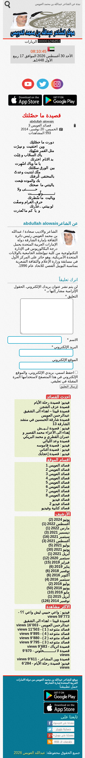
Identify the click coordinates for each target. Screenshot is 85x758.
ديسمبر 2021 (60, 532)
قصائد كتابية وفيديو (55, 508)
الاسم (72, 340)
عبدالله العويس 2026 (29, 753)
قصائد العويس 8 (58, 495)
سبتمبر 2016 (60, 579)
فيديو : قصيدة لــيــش (53, 428)
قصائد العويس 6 (58, 487)
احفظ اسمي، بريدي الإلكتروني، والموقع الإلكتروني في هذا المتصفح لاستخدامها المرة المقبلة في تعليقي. (45, 377)
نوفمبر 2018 (60, 571)
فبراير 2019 (61, 562)
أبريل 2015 (61, 596)
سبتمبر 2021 (60, 537)
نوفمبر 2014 (60, 601)
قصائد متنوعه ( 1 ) (56, 629)
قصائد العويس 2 (58, 469)
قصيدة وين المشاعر (55, 659)
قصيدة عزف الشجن (55, 407)
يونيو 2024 (62, 519)
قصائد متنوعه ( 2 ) (56, 638)
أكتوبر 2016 (61, 575)
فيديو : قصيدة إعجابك (54, 454)
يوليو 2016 (62, 584)
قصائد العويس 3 (39, 125)
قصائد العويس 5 (58, 482)
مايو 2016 (62, 592)
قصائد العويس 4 (58, 478)
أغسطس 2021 (58, 541)
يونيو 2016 (62, 588)
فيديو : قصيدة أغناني (55, 449)
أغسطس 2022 (58, 524)
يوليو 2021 (62, 545)
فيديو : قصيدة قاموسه (53, 445)
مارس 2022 (60, 528)
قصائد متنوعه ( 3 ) (56, 642)
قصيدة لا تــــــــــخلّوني (52, 651)
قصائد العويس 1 (58, 465)
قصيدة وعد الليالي (56, 441)
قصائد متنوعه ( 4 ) (56, 634)
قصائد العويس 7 (58, 491)
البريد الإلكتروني (65, 347)
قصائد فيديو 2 (59, 504)
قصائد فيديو (61, 499)
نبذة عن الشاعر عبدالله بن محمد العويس (57, 4)
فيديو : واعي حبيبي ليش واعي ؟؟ (45, 612)
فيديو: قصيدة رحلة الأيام (52, 402)
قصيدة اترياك (60, 646)
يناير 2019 (62, 566)
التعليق (71, 296)
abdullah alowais (42, 121)
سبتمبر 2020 (60, 558)
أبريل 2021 (61, 554)
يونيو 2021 (62, 549)
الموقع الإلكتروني (65, 360)
